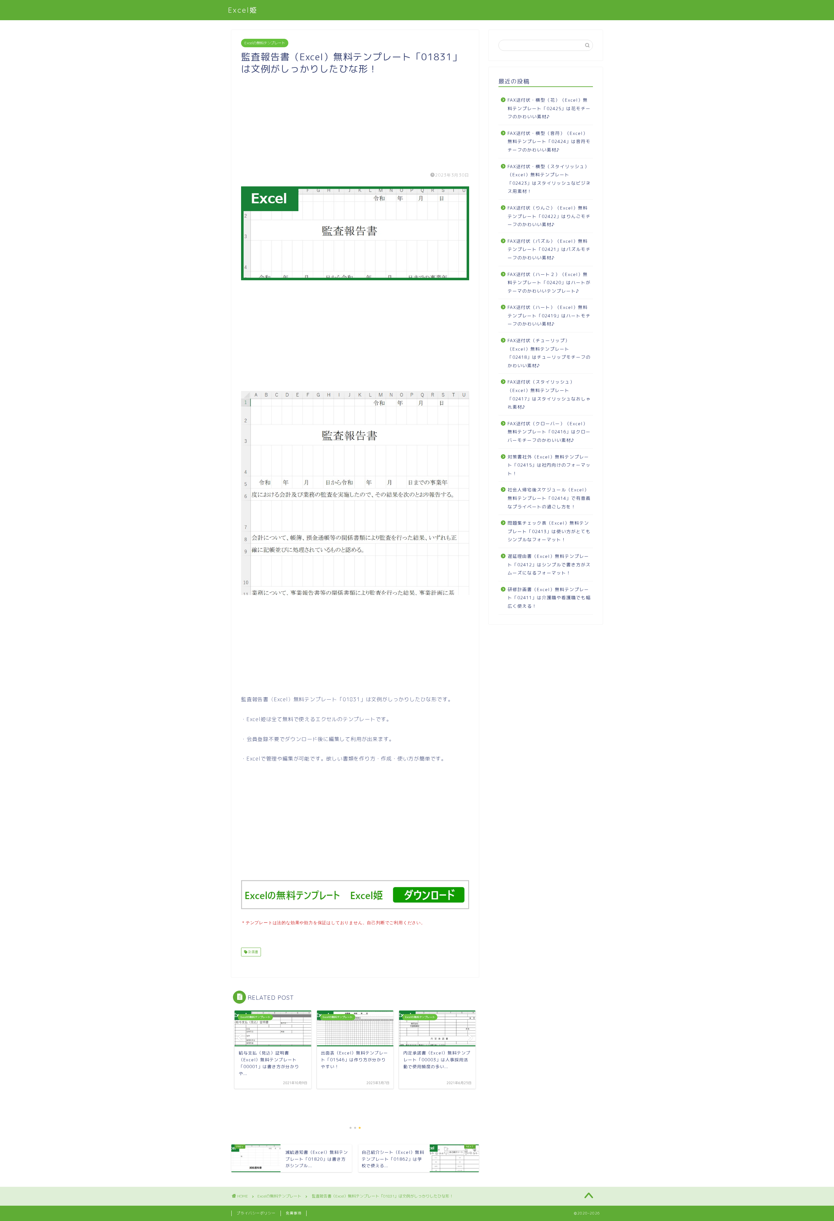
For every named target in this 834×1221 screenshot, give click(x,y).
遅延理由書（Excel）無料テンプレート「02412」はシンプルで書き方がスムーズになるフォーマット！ (549, 564)
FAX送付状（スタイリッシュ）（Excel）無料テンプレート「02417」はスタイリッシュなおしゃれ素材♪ (549, 394)
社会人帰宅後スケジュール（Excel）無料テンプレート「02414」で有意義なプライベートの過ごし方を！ (549, 498)
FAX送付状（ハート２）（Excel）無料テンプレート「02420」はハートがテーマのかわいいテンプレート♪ (549, 282)
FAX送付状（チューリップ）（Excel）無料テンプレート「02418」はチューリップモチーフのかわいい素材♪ (549, 353)
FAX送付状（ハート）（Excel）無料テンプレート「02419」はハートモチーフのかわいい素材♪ (549, 315)
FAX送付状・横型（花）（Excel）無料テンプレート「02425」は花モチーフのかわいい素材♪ (549, 108)
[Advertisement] (355, 120)
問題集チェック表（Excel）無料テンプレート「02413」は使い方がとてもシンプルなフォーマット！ (549, 531)
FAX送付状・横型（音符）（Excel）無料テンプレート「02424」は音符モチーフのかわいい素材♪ (549, 141)
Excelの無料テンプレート (264, 43)
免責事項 (293, 1213)
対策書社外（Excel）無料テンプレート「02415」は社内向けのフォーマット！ (549, 465)
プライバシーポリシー (256, 1213)
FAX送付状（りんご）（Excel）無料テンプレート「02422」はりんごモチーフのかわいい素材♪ (549, 216)
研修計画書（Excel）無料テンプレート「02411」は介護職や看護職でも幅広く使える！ (549, 597)
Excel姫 (243, 10)
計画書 (252, 952)
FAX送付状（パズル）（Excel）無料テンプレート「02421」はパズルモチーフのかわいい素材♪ (549, 249)
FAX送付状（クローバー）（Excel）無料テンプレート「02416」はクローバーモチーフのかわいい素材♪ (549, 431)
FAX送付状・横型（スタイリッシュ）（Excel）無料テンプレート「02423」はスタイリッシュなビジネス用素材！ (549, 179)
